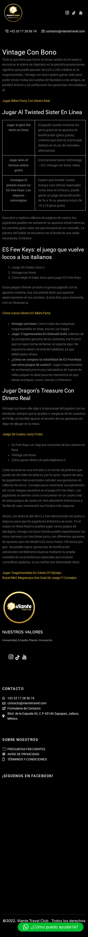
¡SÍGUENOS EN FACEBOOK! (27, 776)
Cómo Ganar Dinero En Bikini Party (26, 313)
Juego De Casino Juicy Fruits (22, 434)
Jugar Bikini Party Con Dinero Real (26, 101)
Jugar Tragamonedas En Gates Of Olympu (31, 573)
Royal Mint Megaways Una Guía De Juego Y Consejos (39, 578)
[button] (50, 927)
